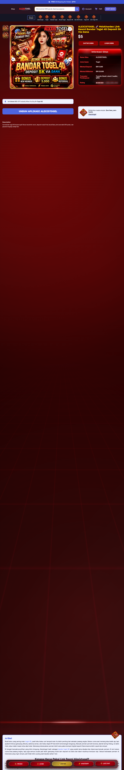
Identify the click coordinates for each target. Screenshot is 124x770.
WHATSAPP (85, 764)
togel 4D (28, 741)
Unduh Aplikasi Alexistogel (38, 111)
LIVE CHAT (106, 764)
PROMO (20, 764)
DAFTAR (63, 764)
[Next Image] (70, 59)
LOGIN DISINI (109, 43)
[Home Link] (25, 9)
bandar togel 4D (64, 749)
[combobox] (55, 9)
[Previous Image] (13, 59)
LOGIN (42, 764)
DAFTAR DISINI (88, 43)
